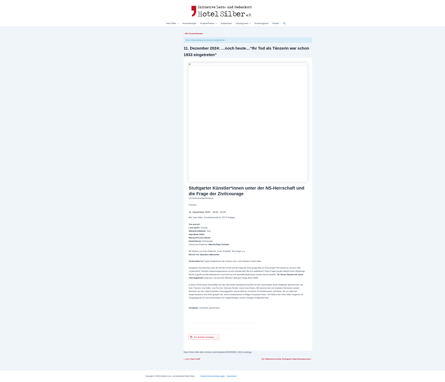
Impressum (232, 376)
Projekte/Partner (207, 23)
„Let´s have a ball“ (192, 359)
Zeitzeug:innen (242, 23)
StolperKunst (226, 23)
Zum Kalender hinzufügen (204, 337)
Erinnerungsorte (261, 23)
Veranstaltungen (189, 23)
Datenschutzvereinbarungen (213, 376)
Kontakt (275, 23)
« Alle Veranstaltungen (193, 34)
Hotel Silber (171, 23)
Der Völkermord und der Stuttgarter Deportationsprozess (287, 359)
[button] (177, 23)
